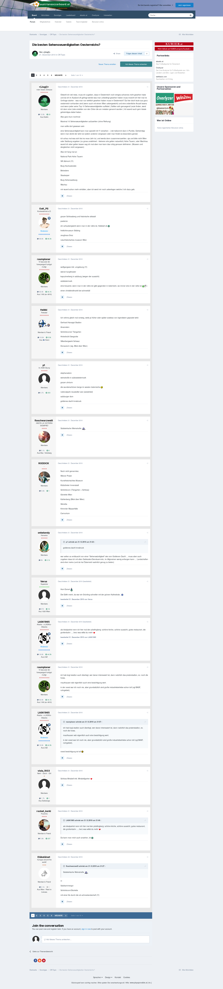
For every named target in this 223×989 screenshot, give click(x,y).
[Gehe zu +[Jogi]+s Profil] (35, 53)
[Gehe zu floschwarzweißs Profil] (44, 437)
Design (108, 977)
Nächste (58, 75)
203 (48, 392)
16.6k (41, 654)
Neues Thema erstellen (107, 64)
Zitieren (69, 196)
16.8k (41, 337)
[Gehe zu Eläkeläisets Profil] (44, 873)
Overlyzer (95, 15)
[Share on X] (31, 960)
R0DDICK (43, 463)
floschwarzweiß (44, 420)
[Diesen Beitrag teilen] (147, 87)
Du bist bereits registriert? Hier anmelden (155, 5)
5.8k (42, 838)
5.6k (43, 491)
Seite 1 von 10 (76, 75)
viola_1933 (44, 770)
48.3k (49, 238)
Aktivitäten (45, 15)
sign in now (86, 929)
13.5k (42, 114)
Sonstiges (57, 15)
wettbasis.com (161, 76)
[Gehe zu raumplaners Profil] (44, 278)
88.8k (41, 238)
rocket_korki (44, 811)
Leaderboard (70, 15)
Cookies (126, 977)
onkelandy (44, 532)
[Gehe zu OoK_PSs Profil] (44, 222)
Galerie (68, 22)
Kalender (58, 22)
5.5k (49, 337)
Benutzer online (98, 22)
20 (49, 114)
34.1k (49, 291)
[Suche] (190, 15)
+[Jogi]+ (46, 52)
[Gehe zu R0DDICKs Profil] (44, 477)
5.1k (43, 450)
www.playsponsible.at (138, 982)
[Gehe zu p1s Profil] (44, 379)
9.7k (42, 392)
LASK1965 (44, 621)
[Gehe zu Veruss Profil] (44, 595)
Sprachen (97, 977)
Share (117, 53)
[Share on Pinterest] (44, 960)
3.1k (48, 560)
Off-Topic (61, 54)
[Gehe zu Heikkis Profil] (44, 324)
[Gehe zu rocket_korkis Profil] (44, 825)
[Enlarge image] (109, 226)
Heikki (43, 309)
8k (41, 560)
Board (34, 15)
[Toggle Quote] (64, 542)
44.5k (49, 654)
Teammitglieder (81, 22)
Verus (43, 581)
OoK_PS (43, 208)
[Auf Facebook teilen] (35, 960)
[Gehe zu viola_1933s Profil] (44, 785)
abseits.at (83, 15)
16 (48, 609)
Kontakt (118, 977)
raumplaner (43, 259)
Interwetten (108, 15)
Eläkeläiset (44, 857)
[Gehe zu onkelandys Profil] (44, 546)
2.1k (43, 887)
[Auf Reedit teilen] (39, 960)
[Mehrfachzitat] (62, 196)
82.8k (41, 291)
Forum (32, 22)
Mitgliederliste (45, 22)
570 (42, 609)
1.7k (43, 798)
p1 (44, 365)
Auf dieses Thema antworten (136, 64)
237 (48, 838)
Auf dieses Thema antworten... (58, 939)
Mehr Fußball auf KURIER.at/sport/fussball (174, 48)
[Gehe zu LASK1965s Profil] (44, 638)
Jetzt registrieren (184, 5)
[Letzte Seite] (66, 75)
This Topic (180, 15)
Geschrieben (70, 87)
